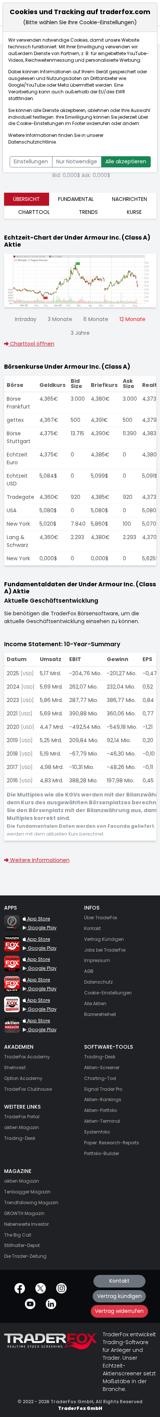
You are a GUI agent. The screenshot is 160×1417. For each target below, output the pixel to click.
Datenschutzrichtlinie (32, 142)
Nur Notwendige (76, 161)
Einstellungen (31, 161)
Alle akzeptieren (125, 161)
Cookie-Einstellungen (40, 123)
